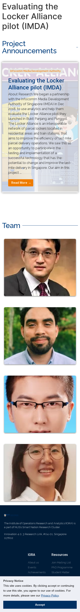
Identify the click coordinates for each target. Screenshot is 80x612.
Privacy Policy (50, 595)
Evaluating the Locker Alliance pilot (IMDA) (36, 84)
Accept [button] (40, 604)
